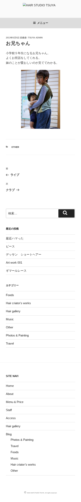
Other (15, 147)
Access (11, 418)
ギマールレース (16, 270)
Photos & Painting (17, 335)
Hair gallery (13, 311)
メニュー (42, 22)
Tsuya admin (35, 37)
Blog (9, 434)
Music (10, 319)
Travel (10, 343)
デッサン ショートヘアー (23, 254)
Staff (9, 410)
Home (10, 385)
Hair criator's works (18, 303)
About (9, 393)
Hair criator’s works (23, 464)
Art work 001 (14, 262)
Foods (10, 295)
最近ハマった (15, 238)
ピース (10, 246)
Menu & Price (14, 402)
